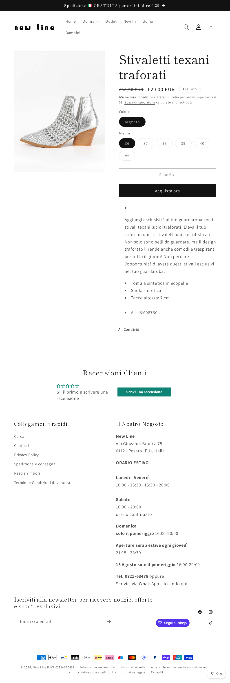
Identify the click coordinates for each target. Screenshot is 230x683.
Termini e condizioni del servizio (186, 667)
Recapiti (157, 672)
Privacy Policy (26, 454)
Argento (135, 123)
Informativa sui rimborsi (97, 667)
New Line (39, 667)
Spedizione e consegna (35, 463)
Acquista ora (167, 190)
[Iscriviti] (109, 621)
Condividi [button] (132, 329)
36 (130, 144)
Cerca (19, 436)
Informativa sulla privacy (139, 667)
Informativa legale (132, 672)
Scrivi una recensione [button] (144, 392)
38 (167, 144)
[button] (90, 21)
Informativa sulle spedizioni (93, 672)
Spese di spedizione (139, 102)
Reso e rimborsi (28, 473)
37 (149, 144)
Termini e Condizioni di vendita (42, 482)
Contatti (21, 445)
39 (186, 144)
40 (205, 144)
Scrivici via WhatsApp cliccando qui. (152, 584)
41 (130, 157)
